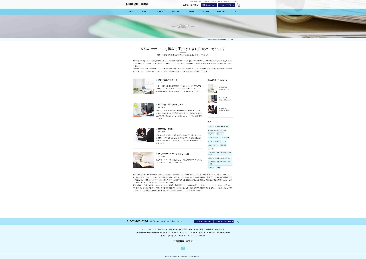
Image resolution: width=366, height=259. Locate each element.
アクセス (223, 141)
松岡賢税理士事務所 (213, 141)
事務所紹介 (211, 134)
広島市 (210, 145)
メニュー (216, 145)
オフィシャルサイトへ (226, 5)
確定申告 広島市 (213, 130)
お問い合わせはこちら (209, 5)
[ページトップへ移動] (237, 221)
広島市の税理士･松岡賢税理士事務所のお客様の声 (219, 153)
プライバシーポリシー (214, 138)
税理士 (218, 168)
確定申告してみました (168, 80)
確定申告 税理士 (166, 129)
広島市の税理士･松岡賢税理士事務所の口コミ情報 (219, 163)
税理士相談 (223, 130)
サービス (210, 149)
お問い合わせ (225, 138)
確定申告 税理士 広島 (221, 127)
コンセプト (211, 168)
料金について (220, 134)
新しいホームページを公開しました (173, 153)
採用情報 (223, 145)
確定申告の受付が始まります (170, 104)
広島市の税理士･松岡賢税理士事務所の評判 (219, 158)
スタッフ (210, 127)
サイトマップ (200, 236)
